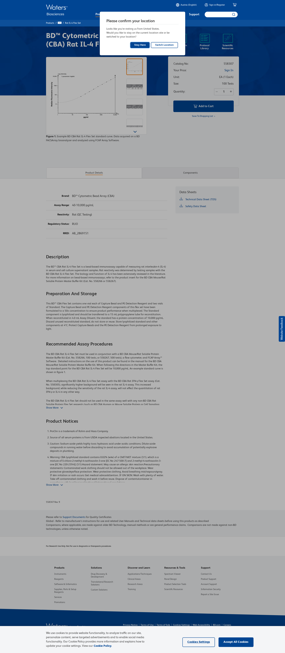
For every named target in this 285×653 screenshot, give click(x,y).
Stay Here (140, 45)
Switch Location (164, 45)
